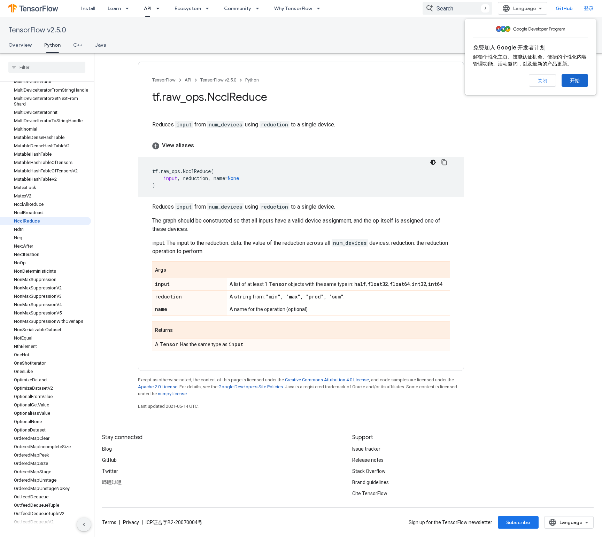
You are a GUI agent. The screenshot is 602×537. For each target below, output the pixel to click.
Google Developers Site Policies (250, 386)
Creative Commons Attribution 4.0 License (327, 379)
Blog (107, 449)
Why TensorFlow (293, 8)
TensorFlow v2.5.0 (37, 30)
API (148, 8)
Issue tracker (366, 449)
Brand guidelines (370, 482)
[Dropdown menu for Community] (259, 8)
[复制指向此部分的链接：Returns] (180, 330)
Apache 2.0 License (157, 386)
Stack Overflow (369, 471)
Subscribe (518, 522)
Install (88, 8)
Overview (20, 45)
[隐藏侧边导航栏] (84, 524)
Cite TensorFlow (369, 493)
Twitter (110, 471)
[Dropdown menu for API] (160, 8)
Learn (114, 8)
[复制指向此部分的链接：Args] (173, 270)
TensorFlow (164, 80)
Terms (109, 522)
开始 (575, 80)
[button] (301, 145)
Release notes (368, 460)
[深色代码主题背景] (433, 162)
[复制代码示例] (444, 162)
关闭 (542, 81)
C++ (78, 45)
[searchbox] (46, 67)
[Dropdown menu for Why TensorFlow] (320, 8)
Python (52, 45)
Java (100, 45)
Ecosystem (188, 8)
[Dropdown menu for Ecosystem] (209, 8)
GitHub (564, 8)
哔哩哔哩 (112, 482)
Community (237, 8)
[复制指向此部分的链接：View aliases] (201, 145)
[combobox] (457, 8)
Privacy (131, 522)
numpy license (172, 393)
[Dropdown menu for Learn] (129, 8)
